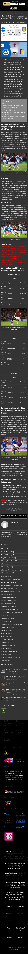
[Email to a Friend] (15, 509)
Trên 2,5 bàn (8, 109)
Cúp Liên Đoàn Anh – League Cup (10, 585)
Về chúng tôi (10, 851)
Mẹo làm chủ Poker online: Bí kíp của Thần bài (16, 698)
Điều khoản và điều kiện (14, 892)
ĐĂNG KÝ (21, 3)
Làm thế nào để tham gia (13, 883)
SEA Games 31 (5, 621)
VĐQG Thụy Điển (5, 654)
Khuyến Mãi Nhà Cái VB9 (7, 606)
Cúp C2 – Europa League (8, 582)
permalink (19, 516)
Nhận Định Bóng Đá (19, 13)
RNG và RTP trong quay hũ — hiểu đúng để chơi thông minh (16, 670)
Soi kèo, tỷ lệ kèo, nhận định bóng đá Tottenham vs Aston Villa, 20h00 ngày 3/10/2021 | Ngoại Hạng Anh (11, 256)
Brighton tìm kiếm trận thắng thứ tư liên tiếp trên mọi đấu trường (14, 117)
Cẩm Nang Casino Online (8, 561)
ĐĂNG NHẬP (14, 3)
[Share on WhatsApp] (7, 509)
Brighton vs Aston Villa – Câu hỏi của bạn (13, 120)
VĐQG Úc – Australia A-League (9, 657)
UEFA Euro (4, 642)
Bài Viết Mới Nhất (6, 552)
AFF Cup (3, 549)
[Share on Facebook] (9, 509)
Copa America (5, 576)
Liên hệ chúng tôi (10, 863)
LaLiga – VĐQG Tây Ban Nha (8, 609)
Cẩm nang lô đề (5, 567)
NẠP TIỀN (6, 3)
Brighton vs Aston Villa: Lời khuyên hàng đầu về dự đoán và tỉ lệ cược (13, 106)
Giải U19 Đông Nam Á (7, 603)
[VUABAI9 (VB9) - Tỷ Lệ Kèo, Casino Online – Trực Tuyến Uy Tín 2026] (14, 8)
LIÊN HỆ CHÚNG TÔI (14, 1)
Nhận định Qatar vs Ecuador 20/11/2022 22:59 (21, 534)
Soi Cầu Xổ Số (5, 630)
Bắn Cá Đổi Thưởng (6, 555)
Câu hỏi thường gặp (11, 873)
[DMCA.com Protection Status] (3, 710)
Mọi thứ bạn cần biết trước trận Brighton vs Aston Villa (14, 113)
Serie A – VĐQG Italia (7, 627)
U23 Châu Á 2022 (5, 639)
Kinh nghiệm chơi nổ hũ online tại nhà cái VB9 (16, 683)
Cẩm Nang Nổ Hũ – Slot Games (9, 570)
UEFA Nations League (7, 645)
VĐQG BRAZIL (5, 648)
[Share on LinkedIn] (21, 509)
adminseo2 (23, 22)
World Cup (4, 660)
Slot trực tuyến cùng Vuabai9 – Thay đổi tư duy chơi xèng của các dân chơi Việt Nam (16, 691)
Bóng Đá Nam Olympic (7, 558)
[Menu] (2, 8)
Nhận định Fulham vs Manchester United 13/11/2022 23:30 (6, 534)
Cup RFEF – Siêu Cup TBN (8, 588)
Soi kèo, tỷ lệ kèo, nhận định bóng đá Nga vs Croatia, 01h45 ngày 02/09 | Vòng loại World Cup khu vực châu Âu (13, 262)
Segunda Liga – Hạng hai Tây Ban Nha (11, 624)
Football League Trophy (7, 597)
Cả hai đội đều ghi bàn (10, 110)
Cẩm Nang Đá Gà (5, 564)
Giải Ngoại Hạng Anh (9, 13)
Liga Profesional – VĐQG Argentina (10, 612)
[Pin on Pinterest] (18, 509)
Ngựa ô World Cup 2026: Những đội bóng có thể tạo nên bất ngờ (15, 677)
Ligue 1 (3, 615)
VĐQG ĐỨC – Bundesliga (8, 651)
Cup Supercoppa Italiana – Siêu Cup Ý (11, 591)
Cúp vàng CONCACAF (7, 594)
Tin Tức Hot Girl (5, 633)
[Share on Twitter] (12, 509)
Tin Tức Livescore (6, 636)
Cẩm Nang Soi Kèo (6, 573)
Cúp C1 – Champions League (9, 579)
